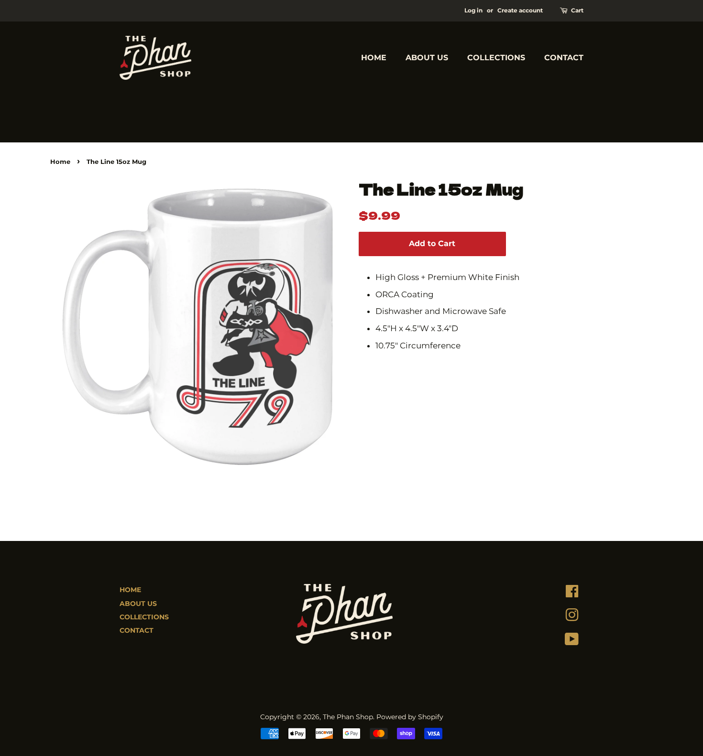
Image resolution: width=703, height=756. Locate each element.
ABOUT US (427, 57)
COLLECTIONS (496, 57)
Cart (577, 10)
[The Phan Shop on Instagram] (572, 617)
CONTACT (563, 57)
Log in (473, 10)
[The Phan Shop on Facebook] (572, 593)
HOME (373, 57)
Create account (520, 10)
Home (60, 161)
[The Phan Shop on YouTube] (572, 641)
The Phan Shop (348, 717)
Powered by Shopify (409, 717)
